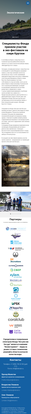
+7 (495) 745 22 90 (17, 364)
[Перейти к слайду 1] (13, 37)
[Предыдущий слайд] (1, 202)
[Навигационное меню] (28, 3)
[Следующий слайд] (30, 202)
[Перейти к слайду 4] (17, 37)
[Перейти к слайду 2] (14, 37)
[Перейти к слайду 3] (16, 37)
